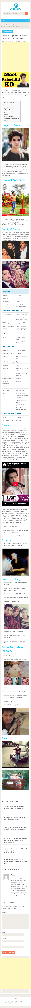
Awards (6, 114)
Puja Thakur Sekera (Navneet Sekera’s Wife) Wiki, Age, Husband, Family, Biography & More (15, 851)
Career (5, 112)
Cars (5, 120)
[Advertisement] (15, 59)
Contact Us (24, 1003)
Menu (3, 20)
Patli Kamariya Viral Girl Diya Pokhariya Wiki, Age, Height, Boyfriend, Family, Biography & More (15, 840)
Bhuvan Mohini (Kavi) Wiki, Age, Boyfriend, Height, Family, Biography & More (15, 861)
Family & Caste (8, 111)
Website (4, 945)
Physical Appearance (9, 109)
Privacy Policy (18, 1001)
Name (4, 932)
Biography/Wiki (8, 107)
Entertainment (10, 24)
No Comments (22, 41)
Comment (5, 912)
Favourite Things (8, 116)
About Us (10, 1001)
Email (4, 938)
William (5, 41)
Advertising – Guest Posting (12, 1003)
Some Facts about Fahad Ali (11, 118)
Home (2, 24)
